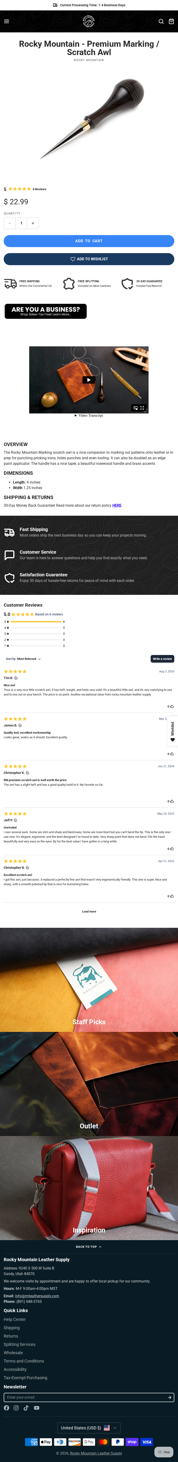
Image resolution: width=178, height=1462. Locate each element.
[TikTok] (26, 1408)
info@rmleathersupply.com (37, 1296)
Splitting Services (19, 1344)
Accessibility (15, 1369)
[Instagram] (16, 1408)
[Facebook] (6, 1408)
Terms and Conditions (24, 1361)
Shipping (12, 1327)
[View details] (46, 311)
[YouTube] (36, 1408)
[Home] (89, 21)
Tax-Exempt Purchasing (25, 1377)
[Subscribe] (169, 1397)
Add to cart (89, 241)
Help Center (15, 1319)
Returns (11, 1336)
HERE (116, 505)
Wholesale (13, 1352)
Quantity (12, 213)
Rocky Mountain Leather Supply (96, 1453)
